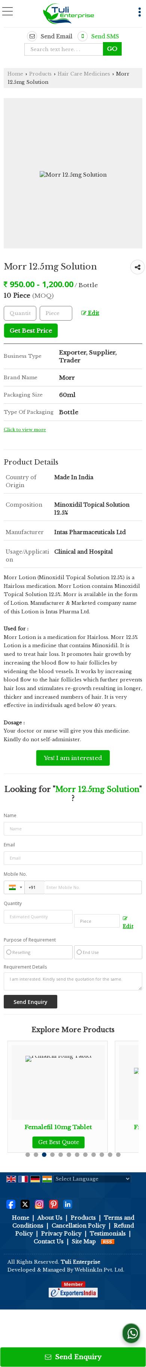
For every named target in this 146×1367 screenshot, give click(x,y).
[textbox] (66, 49)
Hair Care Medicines (84, 74)
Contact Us (49, 1241)
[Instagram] (39, 1203)
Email (9, 845)
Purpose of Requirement (30, 940)
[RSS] (108, 1241)
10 (102, 1154)
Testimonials (108, 1233)
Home (15, 74)
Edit (92, 313)
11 (110, 1154)
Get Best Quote (54, 1142)
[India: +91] (14, 887)
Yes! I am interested (73, 757)
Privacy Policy (61, 1233)
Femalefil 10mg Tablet (55, 1127)
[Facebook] (10, 1203)
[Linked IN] (67, 1203)
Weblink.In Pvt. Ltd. (99, 1270)
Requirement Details (25, 967)
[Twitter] (25, 1203)
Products (40, 74)
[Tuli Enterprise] (68, 14)
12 (118, 1154)
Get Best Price (31, 330)
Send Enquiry (77, 1357)
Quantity (13, 903)
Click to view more (25, 429)
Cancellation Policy (79, 1225)
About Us (50, 1217)
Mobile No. (15, 874)
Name (10, 815)
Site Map (84, 1241)
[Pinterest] (53, 1203)
